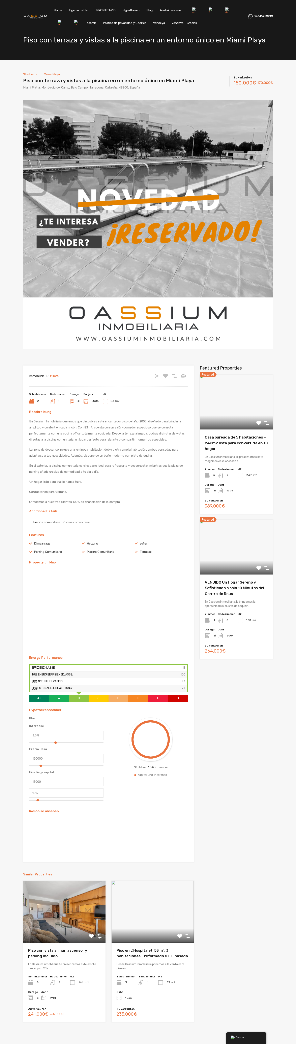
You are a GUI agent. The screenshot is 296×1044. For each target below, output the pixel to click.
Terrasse (146, 552)
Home (58, 10)
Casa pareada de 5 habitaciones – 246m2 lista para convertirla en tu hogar (236, 443)
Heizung (92, 543)
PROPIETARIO (106, 10)
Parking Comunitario (48, 552)
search (91, 23)
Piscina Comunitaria (100, 552)
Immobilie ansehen (236, 418)
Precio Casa (38, 749)
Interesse (36, 726)
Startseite (30, 74)
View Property (64, 930)
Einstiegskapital (41, 772)
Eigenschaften (79, 10)
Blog (149, 10)
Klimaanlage (42, 543)
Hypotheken (131, 10)
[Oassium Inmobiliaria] (35, 17)
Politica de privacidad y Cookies (124, 23)
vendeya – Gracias (184, 23)
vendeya (159, 23)
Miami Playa (52, 74)
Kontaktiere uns (170, 10)
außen (144, 543)
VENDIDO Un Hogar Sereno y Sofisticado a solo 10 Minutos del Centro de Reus (234, 588)
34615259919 (263, 16)
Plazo (33, 718)
